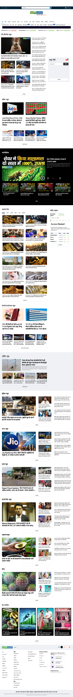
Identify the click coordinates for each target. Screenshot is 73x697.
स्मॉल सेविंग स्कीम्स (31, 656)
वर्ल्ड (10, 24)
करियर (48, 691)
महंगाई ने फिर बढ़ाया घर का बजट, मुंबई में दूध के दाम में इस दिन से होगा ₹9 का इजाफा (39, 51)
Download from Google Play (57, 657)
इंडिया (18, 21)
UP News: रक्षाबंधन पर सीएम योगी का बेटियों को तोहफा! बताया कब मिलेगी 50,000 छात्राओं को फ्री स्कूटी (38, 64)
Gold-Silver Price (5, 24)
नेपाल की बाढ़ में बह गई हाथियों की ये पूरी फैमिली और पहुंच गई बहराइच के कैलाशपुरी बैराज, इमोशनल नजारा (34, 362)
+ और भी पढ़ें (25, 300)
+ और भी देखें (60, 244)
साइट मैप (51, 691)
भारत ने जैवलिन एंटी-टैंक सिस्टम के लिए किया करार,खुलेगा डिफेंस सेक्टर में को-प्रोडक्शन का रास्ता (39, 55)
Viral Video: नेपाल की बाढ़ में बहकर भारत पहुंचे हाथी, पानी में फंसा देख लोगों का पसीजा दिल (30, 381)
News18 (41, 653)
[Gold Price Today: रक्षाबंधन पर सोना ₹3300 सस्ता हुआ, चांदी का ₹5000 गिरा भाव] (23, 65)
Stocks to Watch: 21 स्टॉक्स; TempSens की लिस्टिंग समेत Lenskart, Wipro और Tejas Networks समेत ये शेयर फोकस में (6, 139)
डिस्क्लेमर (31, 691)
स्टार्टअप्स (15, 668)
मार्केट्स (3, 663)
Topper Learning (43, 666)
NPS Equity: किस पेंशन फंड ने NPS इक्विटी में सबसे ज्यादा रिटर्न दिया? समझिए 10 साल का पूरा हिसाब (36, 253)
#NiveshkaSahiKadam (60, 24)
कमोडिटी (46, 21)
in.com (40, 660)
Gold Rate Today (17, 670)
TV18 (40, 657)
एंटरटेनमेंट (45, 24)
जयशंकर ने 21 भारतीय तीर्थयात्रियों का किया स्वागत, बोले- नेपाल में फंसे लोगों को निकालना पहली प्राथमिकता (39, 72)
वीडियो (42, 21)
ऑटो (16, 24)
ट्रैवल (33, 21)
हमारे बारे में (18, 691)
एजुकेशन (32, 24)
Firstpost (41, 655)
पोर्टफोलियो (4, 661)
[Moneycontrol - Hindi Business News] (36, 13)
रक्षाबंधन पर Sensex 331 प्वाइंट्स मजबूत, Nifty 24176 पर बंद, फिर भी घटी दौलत (38, 81)
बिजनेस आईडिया (17, 675)
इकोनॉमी (15, 660)
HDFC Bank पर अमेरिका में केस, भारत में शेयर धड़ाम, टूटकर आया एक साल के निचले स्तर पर (7, 343)
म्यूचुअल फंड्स (16, 662)
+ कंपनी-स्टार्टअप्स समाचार (25, 348)
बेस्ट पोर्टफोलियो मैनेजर (32, 654)
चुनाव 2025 (16, 677)
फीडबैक (27, 691)
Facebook (59, 647)
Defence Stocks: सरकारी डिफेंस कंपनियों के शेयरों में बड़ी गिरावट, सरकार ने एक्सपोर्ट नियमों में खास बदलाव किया (8, 86)
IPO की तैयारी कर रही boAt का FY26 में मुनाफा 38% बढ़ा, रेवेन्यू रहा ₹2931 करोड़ (12, 326)
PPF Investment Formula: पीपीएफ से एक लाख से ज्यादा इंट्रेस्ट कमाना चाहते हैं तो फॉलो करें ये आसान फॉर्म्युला (13, 282)
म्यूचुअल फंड (4, 677)
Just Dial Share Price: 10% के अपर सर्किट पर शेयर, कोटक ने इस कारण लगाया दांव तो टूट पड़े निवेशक (12, 121)
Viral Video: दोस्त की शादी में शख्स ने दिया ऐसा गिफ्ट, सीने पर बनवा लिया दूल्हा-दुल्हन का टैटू (42, 381)
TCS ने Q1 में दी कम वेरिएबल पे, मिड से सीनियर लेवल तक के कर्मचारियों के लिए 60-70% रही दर (36, 326)
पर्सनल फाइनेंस (4, 675)
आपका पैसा (14, 21)
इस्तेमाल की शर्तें (43, 691)
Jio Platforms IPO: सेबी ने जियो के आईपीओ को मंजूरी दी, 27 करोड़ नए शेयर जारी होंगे (23, 86)
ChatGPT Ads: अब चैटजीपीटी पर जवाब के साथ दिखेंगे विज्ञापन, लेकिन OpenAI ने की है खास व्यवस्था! (41, 343)
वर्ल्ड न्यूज (5, 464)
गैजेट (13, 24)
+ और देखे (23, 94)
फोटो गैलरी (38, 21)
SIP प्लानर (15, 687)
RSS (67, 647)
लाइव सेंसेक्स (30, 652)
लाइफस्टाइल (20, 24)
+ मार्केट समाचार (24, 144)
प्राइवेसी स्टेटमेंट (37, 691)
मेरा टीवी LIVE (51, 21)
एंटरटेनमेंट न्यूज (6, 499)
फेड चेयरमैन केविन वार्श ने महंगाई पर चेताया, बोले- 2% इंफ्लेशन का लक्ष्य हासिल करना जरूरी (14, 57)
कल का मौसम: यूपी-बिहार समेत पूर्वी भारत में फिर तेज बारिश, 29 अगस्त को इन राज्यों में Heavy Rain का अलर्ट (39, 85)
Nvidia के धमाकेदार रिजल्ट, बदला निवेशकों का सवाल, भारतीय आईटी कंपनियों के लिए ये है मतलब (30, 343)
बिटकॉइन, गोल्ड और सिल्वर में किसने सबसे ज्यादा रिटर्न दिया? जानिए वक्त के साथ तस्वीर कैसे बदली (7, 71)
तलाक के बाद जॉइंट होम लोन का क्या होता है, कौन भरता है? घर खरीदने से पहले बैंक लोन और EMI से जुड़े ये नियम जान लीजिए (13, 239)
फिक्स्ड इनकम (4, 672)
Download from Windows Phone (57, 667)
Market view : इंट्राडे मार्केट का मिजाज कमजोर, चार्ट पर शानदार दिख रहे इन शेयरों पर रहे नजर (30, 139)
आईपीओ (15, 666)
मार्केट (6, 21)
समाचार (9, 21)
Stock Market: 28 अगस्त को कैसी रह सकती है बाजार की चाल (43, 194)
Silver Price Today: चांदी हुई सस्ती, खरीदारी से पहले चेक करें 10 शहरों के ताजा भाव (36, 282)
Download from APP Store (57, 662)
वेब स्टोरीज (26, 21)
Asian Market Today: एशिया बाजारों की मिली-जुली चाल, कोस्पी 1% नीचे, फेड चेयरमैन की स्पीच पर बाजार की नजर (36, 121)
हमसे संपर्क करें (23, 691)
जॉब (35, 24)
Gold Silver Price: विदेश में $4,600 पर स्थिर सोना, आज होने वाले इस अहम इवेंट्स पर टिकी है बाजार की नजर (36, 296)
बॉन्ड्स (29, 658)
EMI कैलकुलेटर (16, 685)
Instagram (64, 647)
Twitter (61, 647)
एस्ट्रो (38, 24)
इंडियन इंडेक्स (25, 24)
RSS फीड (55, 691)
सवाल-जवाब (30, 660)
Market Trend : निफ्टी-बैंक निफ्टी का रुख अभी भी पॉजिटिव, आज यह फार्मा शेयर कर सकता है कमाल (42, 139)
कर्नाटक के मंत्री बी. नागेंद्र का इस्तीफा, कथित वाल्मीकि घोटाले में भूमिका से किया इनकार (38, 60)
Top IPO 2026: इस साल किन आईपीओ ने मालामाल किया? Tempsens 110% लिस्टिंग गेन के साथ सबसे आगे (39, 68)
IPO (22, 21)
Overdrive (41, 664)
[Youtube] (69, 647)
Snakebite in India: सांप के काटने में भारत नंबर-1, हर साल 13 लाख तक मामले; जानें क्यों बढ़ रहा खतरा (19, 381)
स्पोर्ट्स (41, 24)
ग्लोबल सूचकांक (50, 24)
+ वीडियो (36, 201)
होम (2, 21)
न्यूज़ (3, 656)
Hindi (6, 7)
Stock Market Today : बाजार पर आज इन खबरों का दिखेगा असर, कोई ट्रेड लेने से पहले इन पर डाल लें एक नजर (19, 139)
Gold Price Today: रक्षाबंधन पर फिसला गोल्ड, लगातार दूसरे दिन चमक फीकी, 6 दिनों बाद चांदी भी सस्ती (12, 296)
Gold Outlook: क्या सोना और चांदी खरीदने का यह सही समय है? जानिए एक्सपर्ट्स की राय (35, 267)
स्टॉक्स (15, 657)
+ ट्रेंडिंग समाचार (24, 386)
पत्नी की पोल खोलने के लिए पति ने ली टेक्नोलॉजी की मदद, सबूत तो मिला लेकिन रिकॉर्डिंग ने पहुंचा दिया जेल (7, 381)
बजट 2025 (4, 654)
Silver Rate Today (17, 673)
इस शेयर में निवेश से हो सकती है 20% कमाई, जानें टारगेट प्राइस (27, 194)
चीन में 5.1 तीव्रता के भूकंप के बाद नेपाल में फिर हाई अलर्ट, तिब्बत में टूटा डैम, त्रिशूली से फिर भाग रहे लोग (39, 89)
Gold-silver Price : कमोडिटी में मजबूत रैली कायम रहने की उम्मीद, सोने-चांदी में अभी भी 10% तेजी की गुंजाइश (38, 43)
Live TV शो (4, 668)
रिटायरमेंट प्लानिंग (17, 683)
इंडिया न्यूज (5, 393)
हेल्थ (30, 21)
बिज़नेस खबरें (16, 653)
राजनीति (3, 659)
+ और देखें (58, 79)
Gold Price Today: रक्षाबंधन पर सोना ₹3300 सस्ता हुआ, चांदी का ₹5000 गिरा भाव (22, 71)
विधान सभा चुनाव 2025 (18, 679)
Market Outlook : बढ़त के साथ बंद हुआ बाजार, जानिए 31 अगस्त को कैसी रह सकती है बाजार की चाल (39, 76)
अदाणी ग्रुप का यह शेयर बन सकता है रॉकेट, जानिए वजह (61, 194)
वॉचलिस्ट (4, 665)
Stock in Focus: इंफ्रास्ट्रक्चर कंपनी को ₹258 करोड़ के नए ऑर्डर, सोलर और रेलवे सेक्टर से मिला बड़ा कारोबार (39, 47)
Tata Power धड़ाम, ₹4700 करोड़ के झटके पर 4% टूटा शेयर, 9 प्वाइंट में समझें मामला (19, 343)
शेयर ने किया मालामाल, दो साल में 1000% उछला (8, 194)
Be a (44, 14)
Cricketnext (42, 662)
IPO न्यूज (5, 429)
